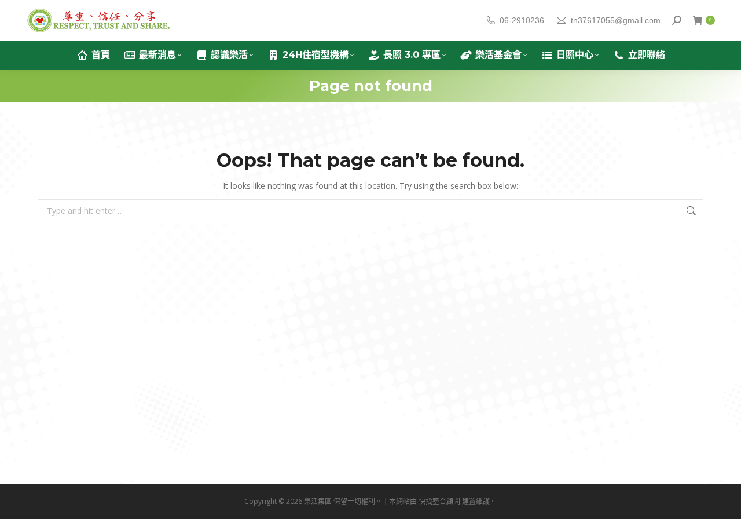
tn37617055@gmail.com (616, 20)
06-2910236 (522, 20)
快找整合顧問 (439, 501)
